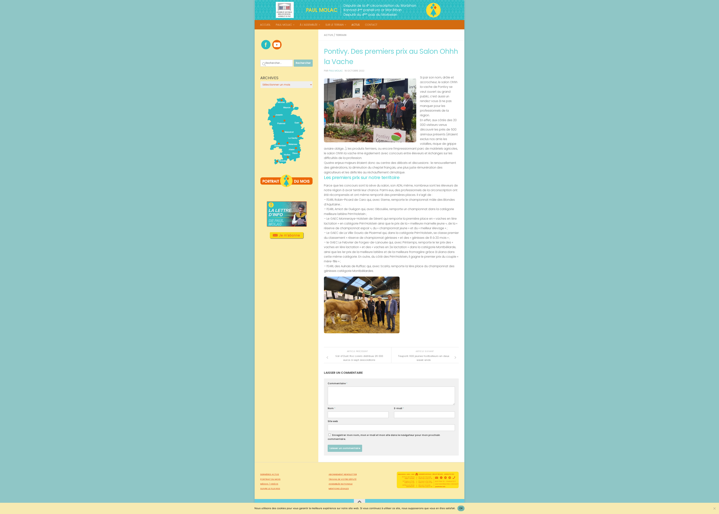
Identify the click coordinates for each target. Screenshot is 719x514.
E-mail (399, 408)
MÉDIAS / (265, 483)
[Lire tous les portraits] (286, 186)
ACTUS (355, 25)
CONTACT (371, 25)
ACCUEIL (265, 25)
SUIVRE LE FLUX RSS (270, 488)
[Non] (714, 508)
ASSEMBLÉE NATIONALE (341, 483)
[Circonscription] (287, 163)
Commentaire (337, 383)
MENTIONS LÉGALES (339, 488)
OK (461, 508)
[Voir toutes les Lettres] (286, 226)
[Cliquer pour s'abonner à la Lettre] (286, 238)
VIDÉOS (274, 483)
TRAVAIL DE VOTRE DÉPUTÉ (343, 479)
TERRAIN (341, 35)
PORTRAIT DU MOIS (270, 479)
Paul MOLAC (336, 70)
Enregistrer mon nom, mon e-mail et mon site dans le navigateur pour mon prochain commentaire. (384, 437)
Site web (333, 421)
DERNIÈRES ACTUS (269, 474)
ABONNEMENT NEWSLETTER (343, 474)
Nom (331, 408)
